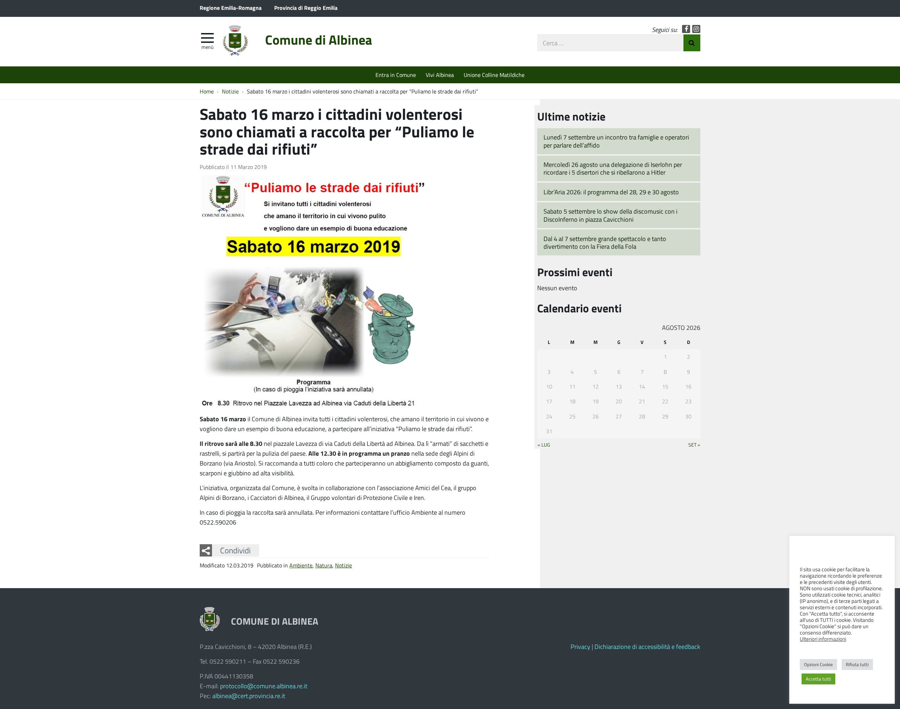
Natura (323, 565)
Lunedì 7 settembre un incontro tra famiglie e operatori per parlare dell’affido (616, 141)
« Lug (544, 444)
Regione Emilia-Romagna (231, 8)
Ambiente (301, 565)
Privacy (580, 646)
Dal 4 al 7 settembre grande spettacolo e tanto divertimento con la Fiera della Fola (605, 242)
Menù (207, 46)
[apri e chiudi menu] (207, 37)
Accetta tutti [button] (818, 679)
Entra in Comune (395, 75)
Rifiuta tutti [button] (857, 664)
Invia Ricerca (691, 42)
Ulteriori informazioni (823, 639)
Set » (694, 444)
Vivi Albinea (440, 75)
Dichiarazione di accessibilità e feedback (647, 646)
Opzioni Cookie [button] (818, 664)
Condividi (235, 550)
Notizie (343, 565)
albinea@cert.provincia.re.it (248, 695)
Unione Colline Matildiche (494, 75)
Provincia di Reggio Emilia (306, 8)
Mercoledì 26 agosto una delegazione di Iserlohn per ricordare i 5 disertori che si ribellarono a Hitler (613, 168)
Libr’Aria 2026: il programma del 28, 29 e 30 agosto (611, 192)
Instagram (696, 29)
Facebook (686, 29)
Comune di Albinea (318, 39)
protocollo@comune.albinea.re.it (263, 686)
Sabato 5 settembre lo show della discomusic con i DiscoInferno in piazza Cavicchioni (610, 215)
